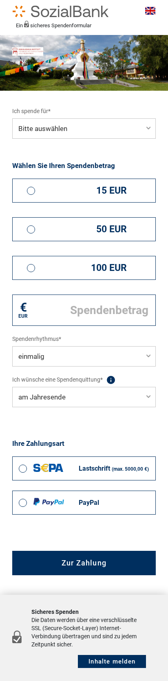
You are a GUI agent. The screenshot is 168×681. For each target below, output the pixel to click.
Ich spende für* (31, 111)
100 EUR (109, 267)
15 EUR (111, 190)
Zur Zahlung (84, 563)
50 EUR (111, 229)
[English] (149, 11)
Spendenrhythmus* (36, 339)
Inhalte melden (111, 661)
